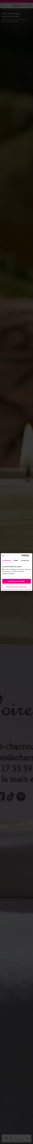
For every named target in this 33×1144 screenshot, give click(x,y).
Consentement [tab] (6, 560)
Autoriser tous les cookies (16, 581)
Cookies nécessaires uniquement (16, 587)
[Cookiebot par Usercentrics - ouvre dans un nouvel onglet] (23, 556)
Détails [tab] (16, 560)
